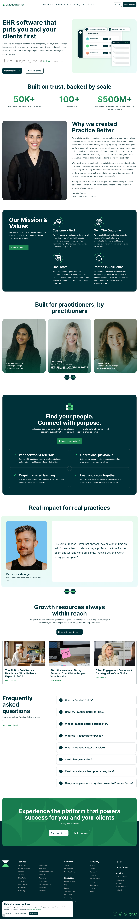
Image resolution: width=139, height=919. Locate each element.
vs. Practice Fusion (122, 887)
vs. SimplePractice (122, 877)
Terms (92, 891)
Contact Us (93, 872)
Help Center (68, 894)
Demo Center (122, 867)
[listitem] (69, 551)
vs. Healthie (120, 880)
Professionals (68, 868)
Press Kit (93, 875)
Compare (120, 873)
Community (68, 898)
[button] (48, 4)
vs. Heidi (119, 890)
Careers (92, 868)
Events (66, 888)
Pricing (77, 4)
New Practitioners (70, 872)
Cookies (92, 888)
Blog (65, 885)
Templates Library (70, 891)
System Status (95, 878)
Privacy (92, 882)
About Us (93, 865)
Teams (66, 865)
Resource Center (69, 881)
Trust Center (94, 885)
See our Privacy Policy (34, 909)
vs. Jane (118, 883)
